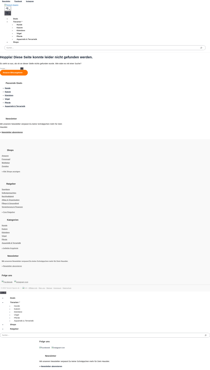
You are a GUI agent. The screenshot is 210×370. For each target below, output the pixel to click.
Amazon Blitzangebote (13, 73)
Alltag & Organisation (10, 200)
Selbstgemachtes (9, 193)
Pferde (19, 36)
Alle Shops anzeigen (11, 172)
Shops (16, 42)
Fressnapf (6, 159)
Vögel (19, 33)
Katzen (20, 28)
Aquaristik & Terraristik (27, 39)
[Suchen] (201, 48)
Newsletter (6, 1)
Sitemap (49, 288)
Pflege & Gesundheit (10, 203)
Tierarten (17, 22)
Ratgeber (14, 329)
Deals (15, 19)
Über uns (42, 288)
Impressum (57, 288)
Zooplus (5, 166)
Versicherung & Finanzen (12, 207)
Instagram (30, 1)
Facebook (18, 1)
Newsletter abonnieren (12, 132)
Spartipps (6, 189)
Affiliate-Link (33, 288)
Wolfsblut (6, 163)
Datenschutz (67, 288)
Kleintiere (21, 30)
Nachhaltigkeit (8, 196)
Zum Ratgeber (9, 212)
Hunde (19, 25)
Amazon (5, 156)
